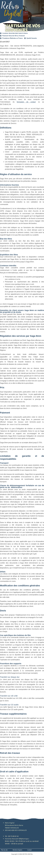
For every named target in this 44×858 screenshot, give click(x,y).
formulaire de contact (26, 102)
